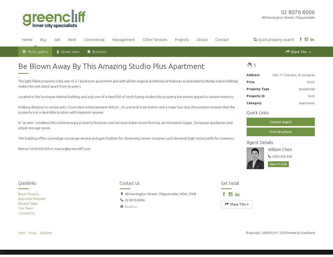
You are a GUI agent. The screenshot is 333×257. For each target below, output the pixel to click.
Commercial (94, 39)
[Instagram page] (306, 39)
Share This (299, 52)
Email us (131, 206)
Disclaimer (46, 232)
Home (27, 39)
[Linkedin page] (312, 39)
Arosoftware (307, 232)
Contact (222, 39)
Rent (72, 39)
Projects (182, 39)
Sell (57, 39)
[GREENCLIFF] (54, 18)
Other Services (155, 39)
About (202, 39)
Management (123, 39)
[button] (274, 39)
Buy (43, 39)
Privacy (32, 232)
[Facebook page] (300, 39)
